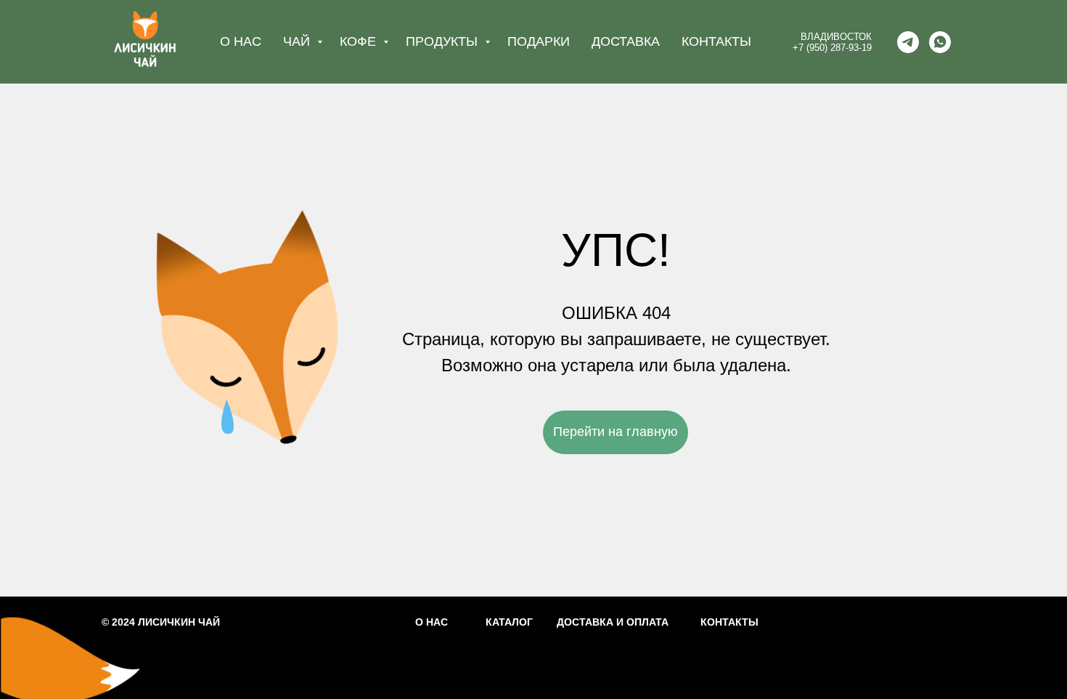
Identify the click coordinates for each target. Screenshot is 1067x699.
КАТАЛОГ (509, 622)
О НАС (240, 41)
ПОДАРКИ (538, 41)
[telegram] (908, 42)
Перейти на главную (615, 431)
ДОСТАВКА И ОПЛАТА (613, 622)
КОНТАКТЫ (716, 41)
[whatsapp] (940, 42)
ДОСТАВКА (626, 41)
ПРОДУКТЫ (443, 41)
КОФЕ (360, 41)
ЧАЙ (298, 41)
